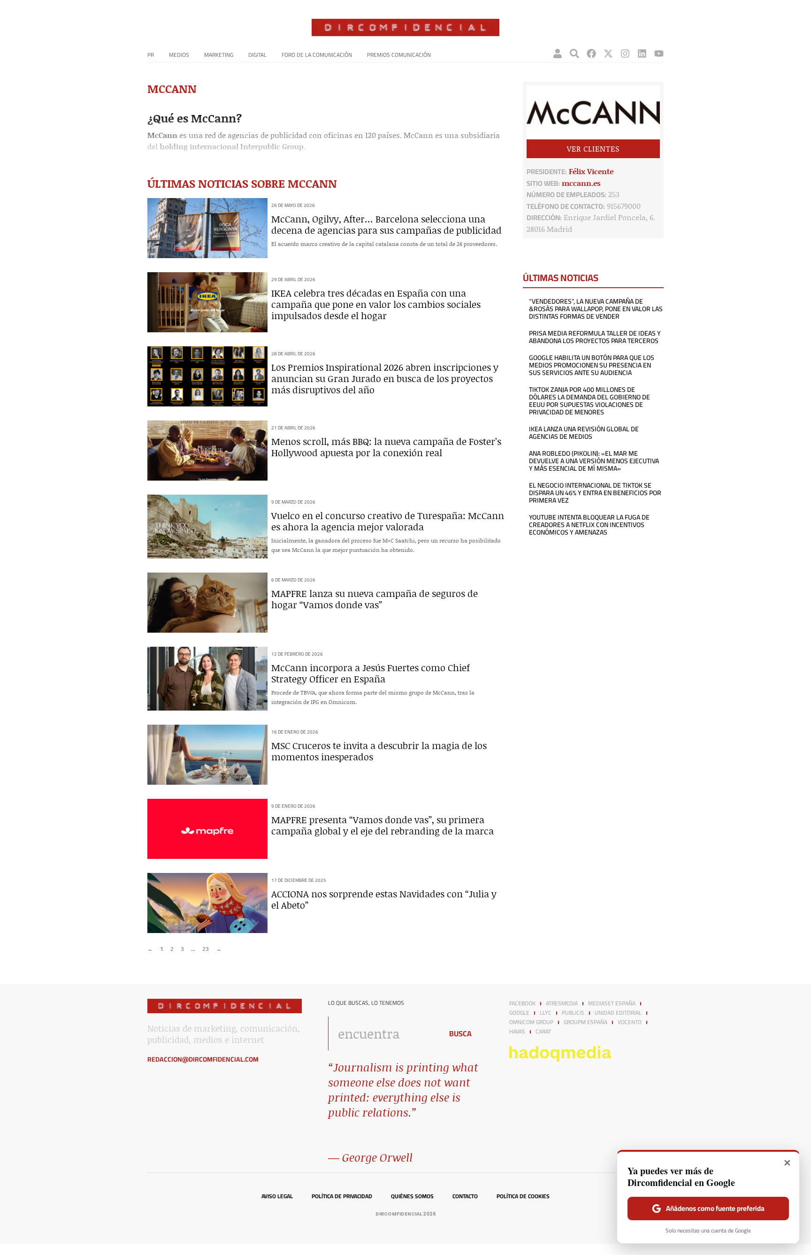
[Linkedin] (642, 53)
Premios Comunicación (399, 54)
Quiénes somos (412, 1196)
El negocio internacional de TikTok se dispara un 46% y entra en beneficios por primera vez (595, 492)
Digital (257, 54)
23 (205, 948)
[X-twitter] (608, 53)
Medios (179, 54)
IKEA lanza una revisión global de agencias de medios (584, 433)
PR (150, 54)
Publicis (573, 1013)
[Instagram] (625, 53)
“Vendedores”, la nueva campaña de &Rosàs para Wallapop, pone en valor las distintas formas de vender (596, 308)
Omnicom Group (531, 1022)
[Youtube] (659, 53)
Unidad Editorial (618, 1013)
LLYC (545, 1013)
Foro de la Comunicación (317, 54)
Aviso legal (277, 1196)
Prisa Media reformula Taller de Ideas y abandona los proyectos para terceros (595, 337)
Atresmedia (562, 1003)
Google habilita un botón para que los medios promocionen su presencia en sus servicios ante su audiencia (591, 365)
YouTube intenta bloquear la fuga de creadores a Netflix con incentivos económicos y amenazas (589, 524)
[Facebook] (591, 53)
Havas (517, 1031)
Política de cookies (523, 1196)
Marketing (218, 54)
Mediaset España (611, 1003)
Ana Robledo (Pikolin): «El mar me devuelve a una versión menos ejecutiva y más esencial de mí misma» (594, 460)
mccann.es (581, 182)
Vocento (630, 1022)
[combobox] (382, 1033)
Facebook (522, 1003)
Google (519, 1013)
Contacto (465, 1196)
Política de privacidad (342, 1196)
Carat (543, 1031)
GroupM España (585, 1022)
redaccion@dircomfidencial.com (203, 1059)
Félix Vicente (591, 171)
